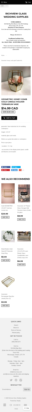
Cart (29, 2)
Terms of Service (16, 330)
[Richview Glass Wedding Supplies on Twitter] (11, 380)
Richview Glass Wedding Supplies (16, 15)
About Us (16, 327)
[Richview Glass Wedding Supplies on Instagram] (20, 380)
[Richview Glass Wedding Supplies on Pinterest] (16, 380)
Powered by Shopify (15, 400)
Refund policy (16, 332)
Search (16, 325)
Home (2, 55)
